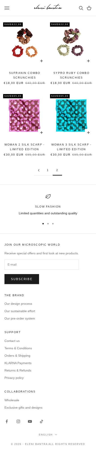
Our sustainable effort (19, 311)
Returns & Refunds (17, 370)
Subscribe (22, 279)
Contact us (12, 341)
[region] (48, 205)
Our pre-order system (19, 318)
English (46, 434)
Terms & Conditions (18, 348)
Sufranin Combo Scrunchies (24, 75)
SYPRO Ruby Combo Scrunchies (71, 75)
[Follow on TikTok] (41, 421)
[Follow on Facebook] (6, 421)
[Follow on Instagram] (18, 421)
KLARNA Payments (17, 363)
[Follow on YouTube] (30, 421)
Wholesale (11, 400)
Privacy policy (14, 378)
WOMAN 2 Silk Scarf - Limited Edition (24, 147)
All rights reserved (66, 444)
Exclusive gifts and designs (23, 407)
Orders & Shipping (17, 355)
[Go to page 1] (38, 170)
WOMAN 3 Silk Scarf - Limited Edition (71, 147)
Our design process (18, 303)
